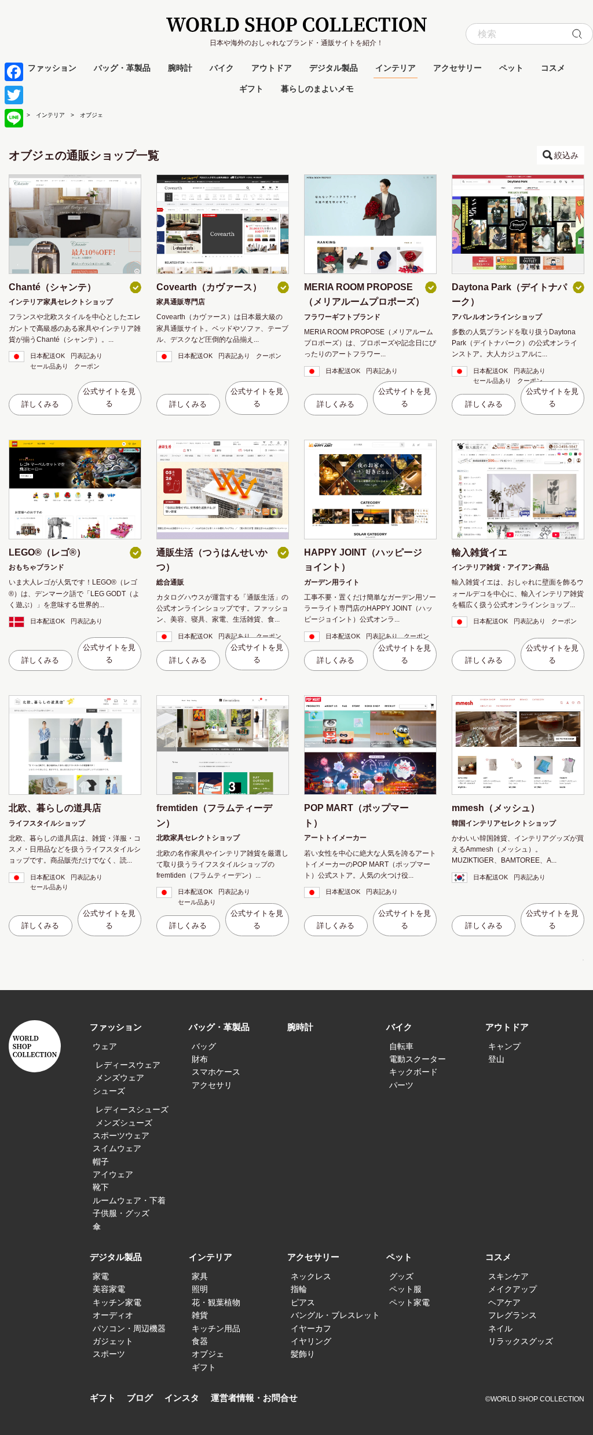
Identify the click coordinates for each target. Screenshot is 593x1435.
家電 (101, 1276)
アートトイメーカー (335, 838)
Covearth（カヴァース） (209, 287)
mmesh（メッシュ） (496, 808)
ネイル (500, 1328)
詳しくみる (40, 404)
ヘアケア (504, 1302)
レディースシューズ (132, 1109)
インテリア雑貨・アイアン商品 (500, 567)
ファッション (52, 67)
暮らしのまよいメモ (317, 88)
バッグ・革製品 (122, 67)
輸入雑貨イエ (479, 552)
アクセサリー (457, 67)
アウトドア (271, 67)
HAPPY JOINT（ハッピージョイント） (363, 559)
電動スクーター (417, 1059)
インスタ (181, 1398)
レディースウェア (128, 1064)
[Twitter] (13, 95)
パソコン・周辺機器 (129, 1328)
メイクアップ (512, 1289)
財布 (200, 1059)
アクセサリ (212, 1085)
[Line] (13, 118)
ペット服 (405, 1289)
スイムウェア (117, 1148)
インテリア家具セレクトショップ (61, 302)
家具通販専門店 (180, 302)
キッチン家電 (117, 1302)
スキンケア (508, 1276)
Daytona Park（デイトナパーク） (509, 294)
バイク (222, 67)
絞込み (566, 155)
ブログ (140, 1398)
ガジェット (113, 1341)
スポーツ (109, 1354)
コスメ (553, 67)
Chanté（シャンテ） (52, 287)
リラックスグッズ (520, 1341)
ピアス (303, 1302)
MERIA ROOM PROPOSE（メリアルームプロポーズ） (364, 294)
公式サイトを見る (109, 397)
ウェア (105, 1046)
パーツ (401, 1085)
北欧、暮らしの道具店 (55, 808)
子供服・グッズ (121, 1213)
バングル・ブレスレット (335, 1315)
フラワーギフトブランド (342, 317)
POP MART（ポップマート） (356, 815)
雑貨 (200, 1315)
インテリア (395, 67)
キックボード (413, 1071)
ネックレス (311, 1276)
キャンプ (504, 1046)
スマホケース (216, 1071)
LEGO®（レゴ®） (47, 552)
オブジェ (208, 1354)
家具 (200, 1276)
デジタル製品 (333, 67)
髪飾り (303, 1354)
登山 (496, 1059)
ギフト (251, 88)
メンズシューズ (124, 1122)
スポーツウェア (121, 1135)
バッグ (204, 1046)
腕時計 (180, 67)
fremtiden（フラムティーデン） (214, 815)
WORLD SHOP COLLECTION (296, 24)
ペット (511, 67)
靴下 (101, 1187)
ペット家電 (409, 1302)
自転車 (401, 1046)
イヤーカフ (311, 1328)
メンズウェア (120, 1077)
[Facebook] (13, 71)
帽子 (101, 1161)
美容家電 (109, 1289)
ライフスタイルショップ (47, 823)
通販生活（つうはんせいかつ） (212, 559)
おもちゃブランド (36, 567)
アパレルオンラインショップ (497, 317)
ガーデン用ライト (332, 582)
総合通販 (170, 582)
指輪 (299, 1289)
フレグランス (512, 1315)
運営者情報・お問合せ (254, 1398)
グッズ (401, 1276)
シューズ (109, 1091)
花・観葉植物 (216, 1302)
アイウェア (113, 1174)
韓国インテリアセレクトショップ (504, 823)
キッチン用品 (216, 1328)
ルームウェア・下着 (129, 1200)
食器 (200, 1341)
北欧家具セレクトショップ (198, 838)
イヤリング (311, 1341)
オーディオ (113, 1315)
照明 (200, 1289)
